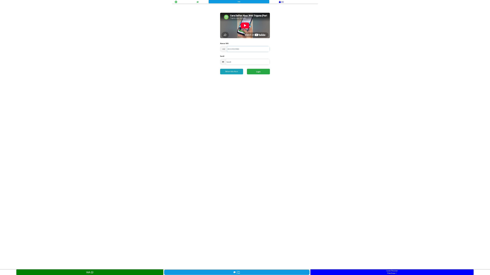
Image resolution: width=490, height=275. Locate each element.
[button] (176, 1)
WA (88, 272)
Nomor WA (224, 43)
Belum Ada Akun (231, 71)
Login (258, 72)
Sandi (222, 56)
